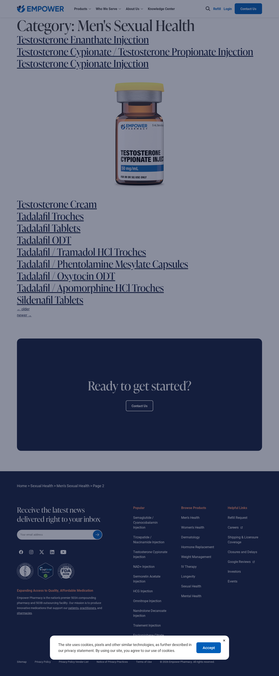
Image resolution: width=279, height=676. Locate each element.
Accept (209, 648)
